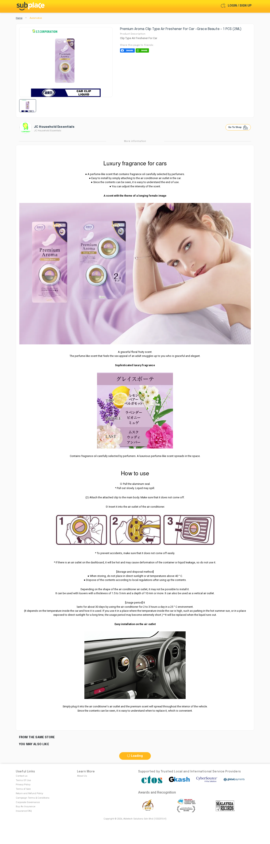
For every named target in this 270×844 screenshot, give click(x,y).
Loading (136, 756)
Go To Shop (235, 127)
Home (19, 18)
